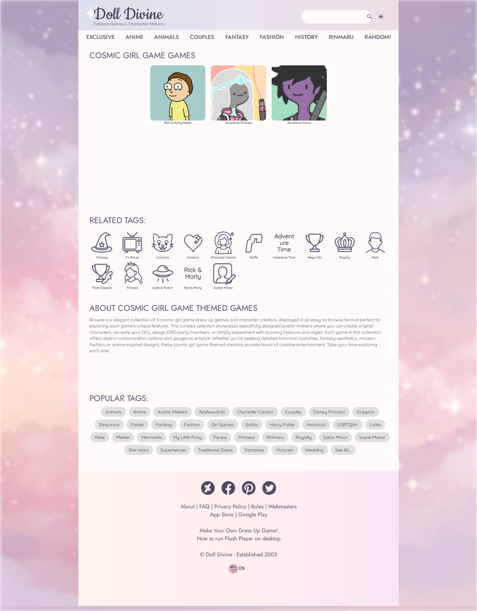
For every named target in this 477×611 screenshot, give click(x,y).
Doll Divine (128, 14)
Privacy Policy (230, 507)
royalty (304, 437)
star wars (139, 450)
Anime (134, 37)
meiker (123, 437)
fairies (137, 424)
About (188, 507)
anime (139, 412)
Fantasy (237, 37)
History (306, 37)
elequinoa (109, 424)
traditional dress (215, 450)
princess (246, 437)
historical (316, 424)
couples (293, 412)
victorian (285, 450)
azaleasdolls (212, 412)
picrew (220, 437)
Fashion (272, 37)
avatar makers (172, 412)
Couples (202, 37)
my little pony (187, 437)
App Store (222, 515)
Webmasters (282, 507)
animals (113, 412)
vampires (254, 450)
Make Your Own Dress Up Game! (239, 531)
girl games (222, 424)
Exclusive (100, 37)
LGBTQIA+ (347, 424)
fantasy (164, 424)
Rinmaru (341, 37)
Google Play (252, 515)
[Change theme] (381, 16)
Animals (166, 37)
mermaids (151, 437)
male (100, 437)
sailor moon (335, 437)
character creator (255, 412)
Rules (257, 507)
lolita (375, 424)
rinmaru (275, 437)
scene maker (372, 437)
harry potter (282, 424)
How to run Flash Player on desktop (238, 539)
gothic (251, 424)
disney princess (329, 412)
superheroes (173, 450)
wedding (314, 450)
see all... (343, 450)
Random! (378, 37)
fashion (192, 424)
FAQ (204, 507)
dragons (366, 412)
